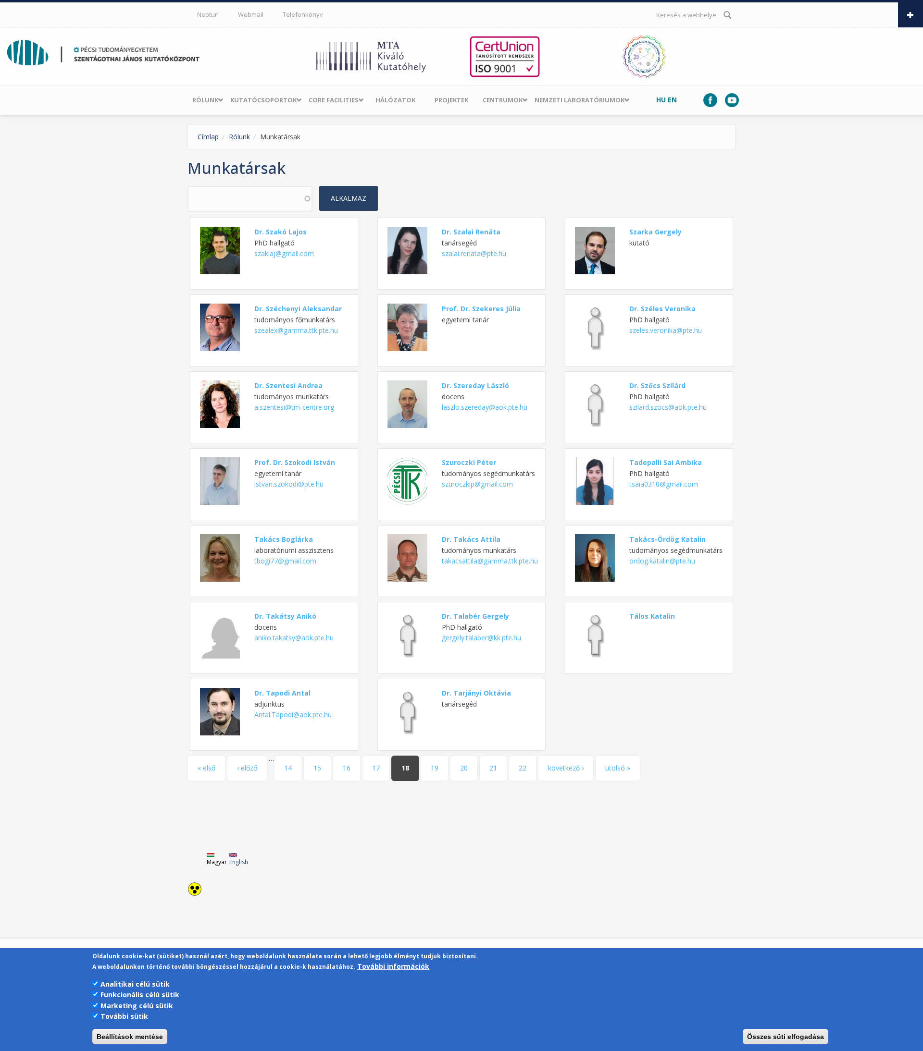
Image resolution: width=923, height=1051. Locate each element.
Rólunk (205, 100)
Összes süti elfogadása (785, 1036)
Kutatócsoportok (263, 100)
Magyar (217, 862)
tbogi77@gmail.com (285, 560)
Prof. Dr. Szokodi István (294, 462)
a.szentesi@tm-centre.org (294, 407)
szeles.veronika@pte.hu (665, 330)
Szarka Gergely (655, 231)
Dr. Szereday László (475, 385)
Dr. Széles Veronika (662, 308)
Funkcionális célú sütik (139, 994)
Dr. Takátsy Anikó (285, 616)
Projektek (451, 100)
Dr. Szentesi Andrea (288, 385)
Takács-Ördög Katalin (667, 539)
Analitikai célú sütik (135, 984)
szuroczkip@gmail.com (477, 484)
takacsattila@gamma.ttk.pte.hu (490, 560)
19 (434, 767)
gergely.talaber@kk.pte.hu (481, 637)
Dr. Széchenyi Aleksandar (298, 308)
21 (493, 767)
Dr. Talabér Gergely (475, 616)
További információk (393, 966)
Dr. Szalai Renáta (471, 231)
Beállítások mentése (130, 1036)
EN (672, 99)
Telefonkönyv (303, 14)
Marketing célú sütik (136, 1005)
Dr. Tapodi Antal (282, 692)
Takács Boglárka (283, 539)
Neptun (208, 14)
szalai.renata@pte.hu (474, 253)
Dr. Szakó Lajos (280, 231)
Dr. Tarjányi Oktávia (476, 692)
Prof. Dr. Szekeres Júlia (481, 308)
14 (288, 767)
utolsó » (617, 767)
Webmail (250, 14)
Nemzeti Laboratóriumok (579, 100)
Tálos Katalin (652, 616)
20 (464, 767)
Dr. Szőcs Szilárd (657, 385)
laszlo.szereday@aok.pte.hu (484, 407)
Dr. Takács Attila (471, 539)
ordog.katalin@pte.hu (662, 560)
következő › (566, 767)
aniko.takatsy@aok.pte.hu (294, 637)
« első (206, 767)
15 (317, 767)
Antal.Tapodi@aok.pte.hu (293, 714)
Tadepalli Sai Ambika (665, 462)
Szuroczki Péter (469, 462)
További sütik (124, 1016)
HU (661, 99)
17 (376, 767)
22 (522, 767)
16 (346, 767)
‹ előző (247, 767)
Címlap (208, 136)
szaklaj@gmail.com (284, 253)
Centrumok (503, 100)
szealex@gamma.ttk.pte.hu (296, 330)
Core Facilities (334, 100)
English (238, 862)
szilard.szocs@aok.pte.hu (668, 407)
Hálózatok (395, 100)
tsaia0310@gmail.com (663, 484)
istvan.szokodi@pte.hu (289, 484)
